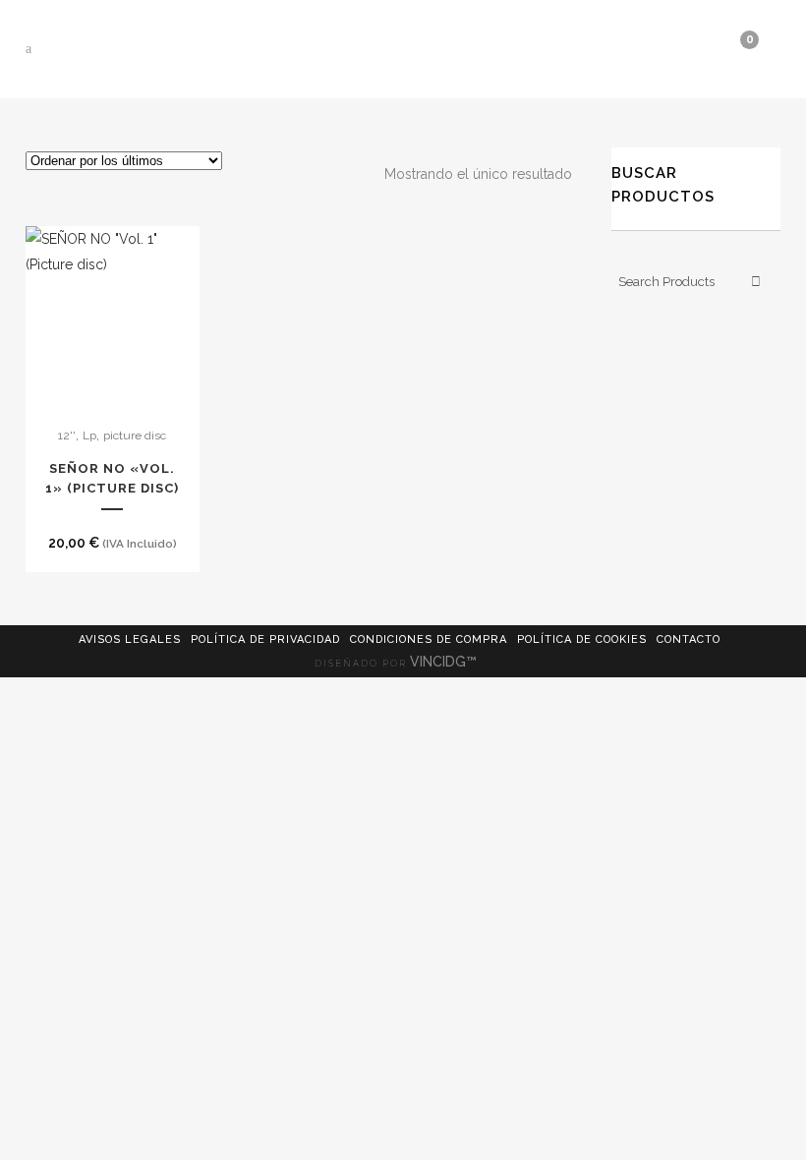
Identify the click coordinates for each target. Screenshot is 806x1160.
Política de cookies (582, 639)
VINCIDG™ (445, 661)
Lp (89, 435)
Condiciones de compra (428, 639)
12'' (67, 435)
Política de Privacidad (265, 639)
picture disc (134, 435)
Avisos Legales (130, 639)
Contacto (688, 639)
